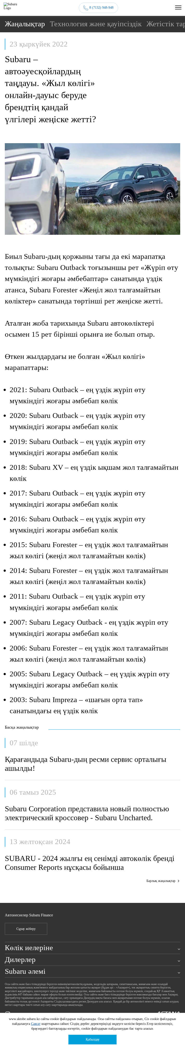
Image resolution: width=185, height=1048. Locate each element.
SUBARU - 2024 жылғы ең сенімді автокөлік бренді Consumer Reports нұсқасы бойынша (89, 863)
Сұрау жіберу (26, 929)
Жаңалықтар (25, 24)
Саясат (35, 1024)
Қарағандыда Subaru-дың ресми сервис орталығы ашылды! (85, 764)
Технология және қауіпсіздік (96, 24)
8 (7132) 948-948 (101, 7)
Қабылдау (92, 1039)
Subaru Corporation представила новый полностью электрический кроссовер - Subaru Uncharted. (87, 813)
